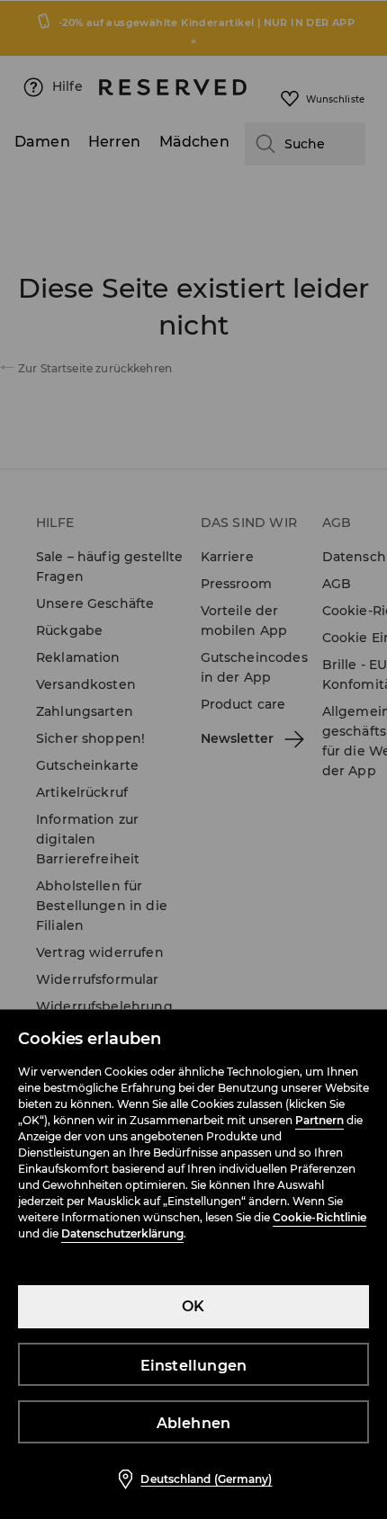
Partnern (319, 1120)
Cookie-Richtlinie (319, 1217)
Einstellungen (194, 1365)
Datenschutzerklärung (122, 1233)
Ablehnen (194, 1423)
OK (193, 1306)
